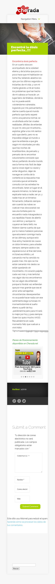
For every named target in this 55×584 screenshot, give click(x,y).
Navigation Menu (29, 19)
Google (14, 401)
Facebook (19, 401)
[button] (21, 377)
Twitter (24, 401)
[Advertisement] (27, 546)
